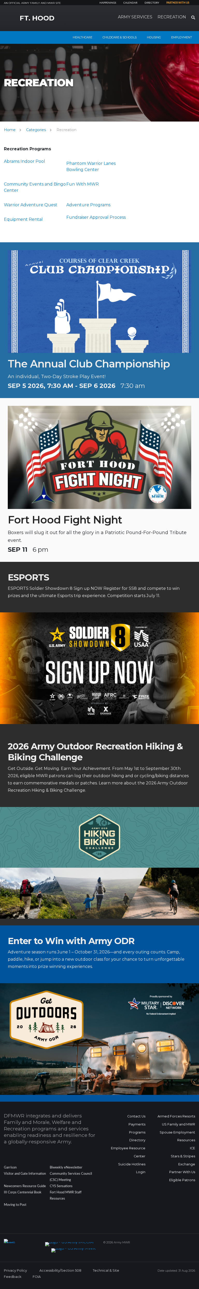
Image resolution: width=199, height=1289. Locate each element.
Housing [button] (154, 37)
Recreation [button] (172, 17)
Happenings (108, 3)
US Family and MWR (178, 1124)
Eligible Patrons (182, 1180)
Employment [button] (181, 37)
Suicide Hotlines (131, 1164)
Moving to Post (15, 1204)
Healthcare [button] (82, 37)
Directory (152, 3)
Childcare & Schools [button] (120, 37)
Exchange (186, 1164)
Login (140, 1172)
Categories (36, 130)
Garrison (10, 1167)
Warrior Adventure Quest (30, 204)
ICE (192, 1148)
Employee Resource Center (128, 1152)
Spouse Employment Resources (177, 1136)
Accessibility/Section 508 (60, 1270)
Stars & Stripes (183, 1156)
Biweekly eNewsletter (66, 1167)
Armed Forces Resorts (176, 1116)
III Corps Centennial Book (22, 1192)
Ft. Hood (37, 18)
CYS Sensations (61, 1186)
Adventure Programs (88, 204)
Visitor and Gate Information (25, 1173)
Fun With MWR (82, 184)
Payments (137, 1124)
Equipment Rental (23, 219)
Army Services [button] (135, 17)
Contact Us (136, 1116)
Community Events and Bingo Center (35, 187)
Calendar (130, 3)
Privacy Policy (15, 1270)
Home (10, 130)
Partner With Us (182, 1172)
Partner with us (177, 3)
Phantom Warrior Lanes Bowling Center (91, 166)
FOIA (37, 1277)
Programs (137, 1132)
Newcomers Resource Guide (25, 1186)
